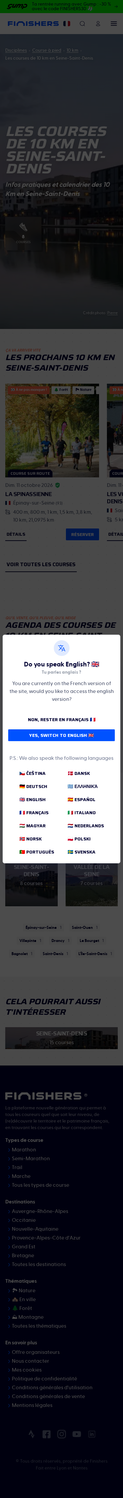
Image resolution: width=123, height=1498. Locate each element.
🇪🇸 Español (81, 799)
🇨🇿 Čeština (32, 773)
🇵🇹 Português (36, 851)
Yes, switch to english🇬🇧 (61, 735)
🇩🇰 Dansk (79, 773)
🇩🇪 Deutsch (33, 786)
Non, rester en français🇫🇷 (61, 719)
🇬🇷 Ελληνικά (83, 786)
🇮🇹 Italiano (82, 812)
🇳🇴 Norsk (30, 838)
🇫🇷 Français (34, 812)
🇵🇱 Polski (79, 838)
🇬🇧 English (32, 799)
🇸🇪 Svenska (81, 851)
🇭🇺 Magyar (32, 825)
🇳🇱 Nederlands (86, 825)
